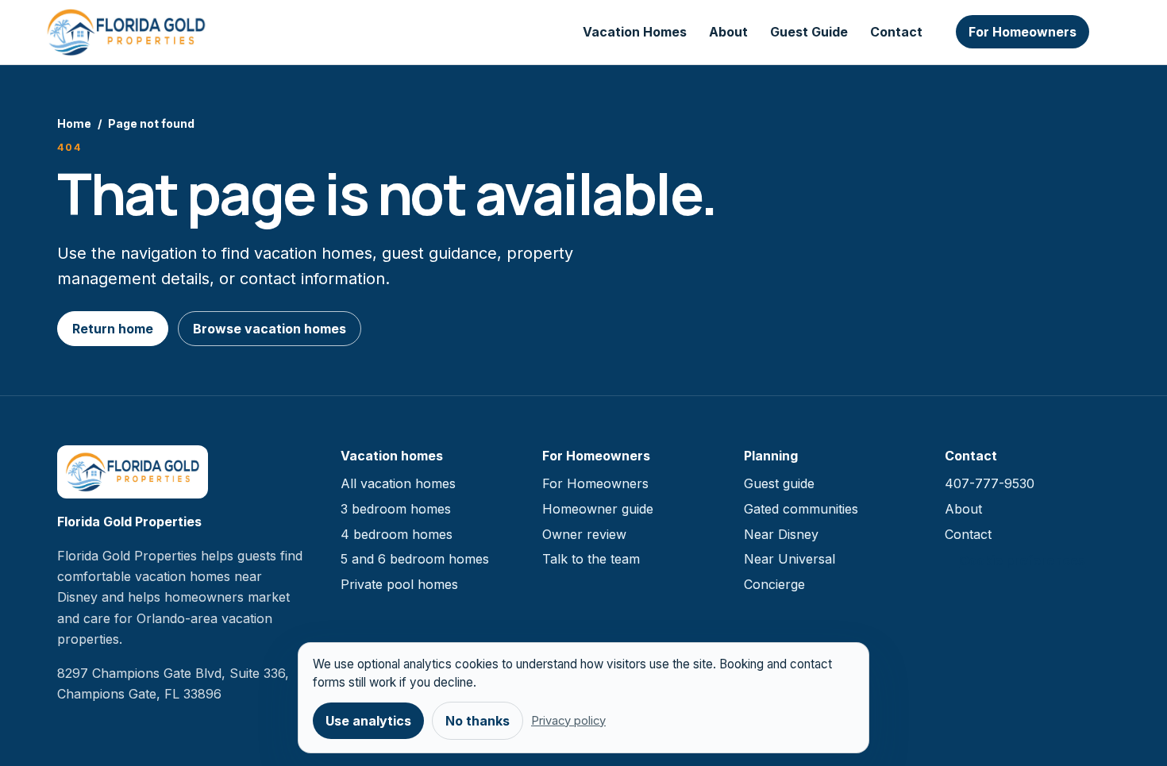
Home (74, 123)
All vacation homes (398, 483)
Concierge (774, 584)
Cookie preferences (1022, 560)
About (728, 32)
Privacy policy (568, 721)
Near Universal (789, 559)
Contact (896, 32)
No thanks (477, 721)
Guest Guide (809, 32)
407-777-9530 (989, 483)
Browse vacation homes (269, 329)
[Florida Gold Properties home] (126, 32)
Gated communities (801, 509)
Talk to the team (591, 559)
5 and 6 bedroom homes (415, 559)
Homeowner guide (597, 509)
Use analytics (368, 721)
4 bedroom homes (397, 534)
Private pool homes (399, 584)
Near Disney (781, 534)
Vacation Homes (635, 32)
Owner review (584, 534)
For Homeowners (1022, 32)
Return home (112, 329)
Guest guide (779, 483)
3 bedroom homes (396, 509)
